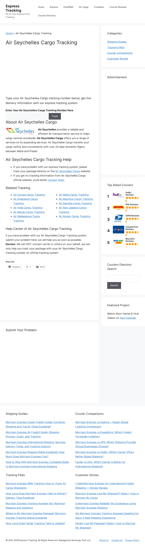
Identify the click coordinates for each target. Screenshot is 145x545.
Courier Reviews (118, 7)
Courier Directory (47, 15)
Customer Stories (117, 58)
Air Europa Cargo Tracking (29, 194)
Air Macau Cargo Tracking (28, 212)
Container (99, 7)
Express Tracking (13, 8)
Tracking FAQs (115, 47)
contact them (56, 179)
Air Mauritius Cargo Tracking (76, 199)
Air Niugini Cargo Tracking (74, 216)
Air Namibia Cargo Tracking (75, 203)
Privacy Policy (132, 540)
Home (41, 7)
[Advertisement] (49, 70)
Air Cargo (84, 7)
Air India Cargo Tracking (27, 207)
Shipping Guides (116, 41)
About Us (104, 540)
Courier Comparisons (120, 53)
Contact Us (116, 540)
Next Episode (128, 317)
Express (54, 7)
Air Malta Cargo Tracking (74, 194)
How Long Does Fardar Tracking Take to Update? (35, 523)
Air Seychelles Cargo (67, 171)
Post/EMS (68, 7)
